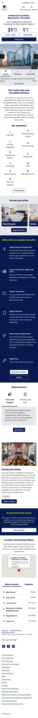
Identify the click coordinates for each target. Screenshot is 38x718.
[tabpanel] (19, 81)
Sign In (34, 10)
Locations (5, 630)
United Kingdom (15, 630)
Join (29, 10)
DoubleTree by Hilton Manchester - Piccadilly (17, 634)
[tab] (6, 72)
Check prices (24, 39)
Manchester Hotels (8, 632)
